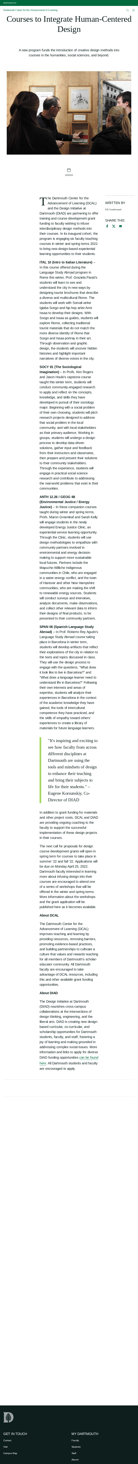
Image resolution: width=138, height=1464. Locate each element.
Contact (7, 1440)
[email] (120, 226)
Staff (74, 1453)
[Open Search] (127, 10)
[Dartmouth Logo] (9, 3)
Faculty (75, 1440)
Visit (5, 1446)
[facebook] (106, 226)
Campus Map (10, 1453)
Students (76, 1446)
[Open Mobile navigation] (133, 10)
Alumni (75, 1459)
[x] (113, 226)
